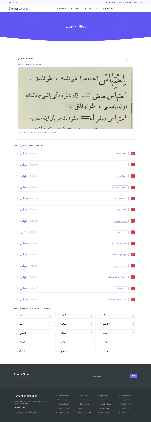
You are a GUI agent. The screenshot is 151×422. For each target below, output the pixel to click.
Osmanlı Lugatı (104, 408)
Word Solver (111, 2)
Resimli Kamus (125, 396)
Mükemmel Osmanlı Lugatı (117, 299)
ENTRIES (87, 8)
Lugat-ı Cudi (121, 288)
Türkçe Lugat (125, 408)
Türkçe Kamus (125, 400)
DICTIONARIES (75, 8)
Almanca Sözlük (63, 396)
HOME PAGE (61, 8)
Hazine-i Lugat (62, 400)
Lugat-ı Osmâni (104, 412)
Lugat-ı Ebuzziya (120, 266)
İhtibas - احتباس (20, 145)
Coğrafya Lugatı (126, 404)
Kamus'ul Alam (83, 400)
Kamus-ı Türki (121, 154)
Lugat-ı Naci (121, 176)
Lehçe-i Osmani (120, 165)
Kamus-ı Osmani (120, 187)
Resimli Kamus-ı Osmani (30, 64)
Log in (129, 2)
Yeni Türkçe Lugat (119, 255)
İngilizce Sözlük (120, 243)
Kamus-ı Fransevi (120, 198)
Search (121, 2)
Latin (97, 8)
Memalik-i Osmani (105, 404)
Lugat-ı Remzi (121, 210)
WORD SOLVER (108, 8)
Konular (123, 412)
